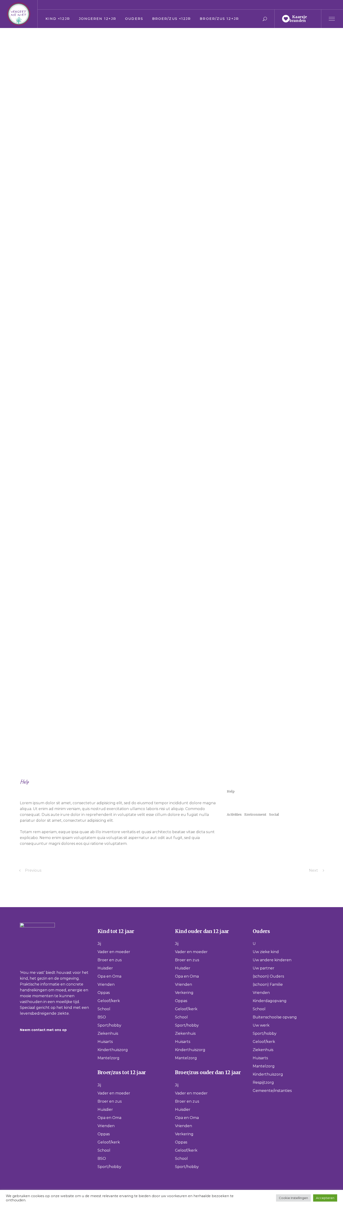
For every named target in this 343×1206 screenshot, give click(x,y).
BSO (102, 1017)
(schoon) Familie (268, 984)
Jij (99, 943)
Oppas (104, 992)
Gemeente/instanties (272, 1090)
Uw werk (261, 1025)
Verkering (184, 992)
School (104, 1009)
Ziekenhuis (108, 1033)
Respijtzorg (263, 1082)
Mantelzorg (108, 1058)
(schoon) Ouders (268, 976)
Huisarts (105, 1041)
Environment (255, 814)
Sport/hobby (109, 1025)
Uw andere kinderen (272, 960)
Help (24, 782)
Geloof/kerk (109, 1001)
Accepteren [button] (325, 1198)
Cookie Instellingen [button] (293, 1198)
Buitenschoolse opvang (275, 1017)
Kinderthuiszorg (113, 1050)
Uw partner (263, 968)
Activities (234, 814)
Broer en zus (110, 960)
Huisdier (105, 968)
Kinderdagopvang (270, 1001)
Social (274, 814)
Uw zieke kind (266, 952)
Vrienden (106, 984)
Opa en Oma (109, 976)
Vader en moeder (114, 952)
